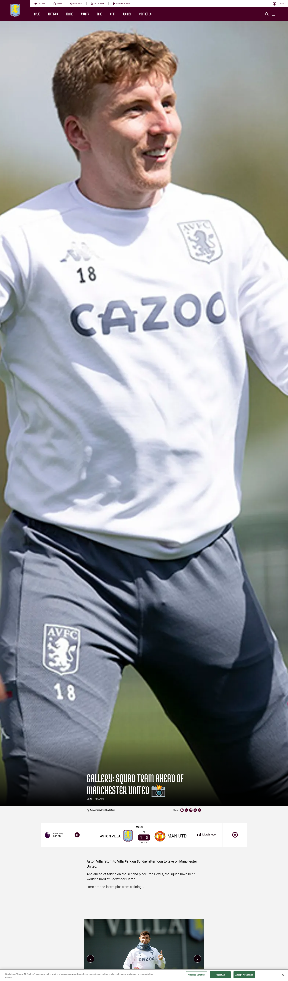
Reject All (220, 974)
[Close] (282, 974)
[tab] (39, 3)
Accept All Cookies (244, 974)
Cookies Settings (196, 974)
